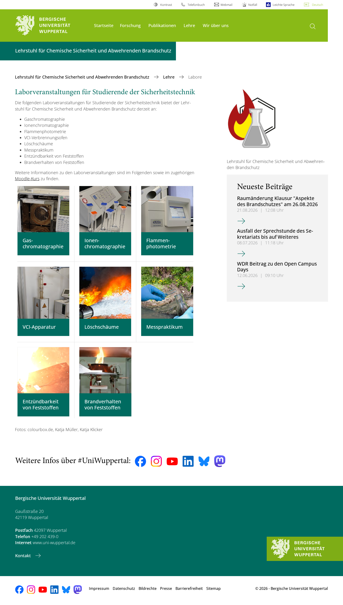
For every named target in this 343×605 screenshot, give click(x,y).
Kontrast (166, 5)
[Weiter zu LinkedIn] (188, 461)
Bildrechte (148, 588)
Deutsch (317, 5)
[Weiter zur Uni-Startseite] (52, 25)
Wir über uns (216, 25)
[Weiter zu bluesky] (204, 461)
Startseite (103, 25)
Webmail (226, 5)
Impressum (99, 588)
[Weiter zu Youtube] (172, 461)
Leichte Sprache (283, 5)
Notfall (252, 5)
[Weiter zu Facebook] (140, 461)
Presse (166, 588)
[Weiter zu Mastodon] (219, 461)
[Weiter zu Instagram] (156, 461)
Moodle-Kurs (27, 178)
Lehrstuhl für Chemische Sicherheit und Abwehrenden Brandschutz (82, 77)
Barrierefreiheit (189, 588)
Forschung (130, 25)
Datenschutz (124, 588)
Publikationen (162, 25)
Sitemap (213, 588)
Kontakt (23, 555)
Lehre (189, 25)
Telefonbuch (196, 5)
